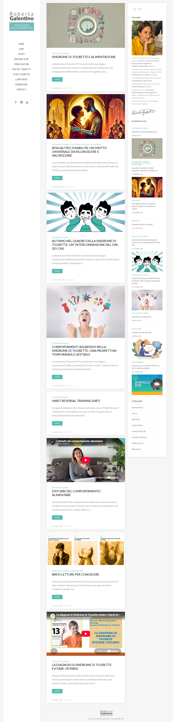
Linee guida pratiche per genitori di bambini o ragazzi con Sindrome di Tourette (144, 206)
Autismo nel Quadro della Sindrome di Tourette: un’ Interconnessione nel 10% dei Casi (85, 244)
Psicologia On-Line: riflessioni (141, 332)
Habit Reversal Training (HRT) (76, 401)
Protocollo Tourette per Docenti (142, 224)
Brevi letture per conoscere (75, 574)
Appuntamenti (136, 407)
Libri (133, 413)
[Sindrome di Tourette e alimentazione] (86, 25)
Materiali (135, 419)
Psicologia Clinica (137, 431)
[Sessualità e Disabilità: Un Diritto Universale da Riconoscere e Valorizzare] (86, 116)
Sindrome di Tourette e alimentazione (84, 57)
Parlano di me (136, 425)
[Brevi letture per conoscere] (86, 549)
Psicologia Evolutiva (138, 437)
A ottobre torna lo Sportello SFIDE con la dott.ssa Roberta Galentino (146, 366)
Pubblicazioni (136, 443)
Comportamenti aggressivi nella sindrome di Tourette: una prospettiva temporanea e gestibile (84, 350)
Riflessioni (135, 449)
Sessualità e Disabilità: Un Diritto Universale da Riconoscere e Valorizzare (79, 151)
